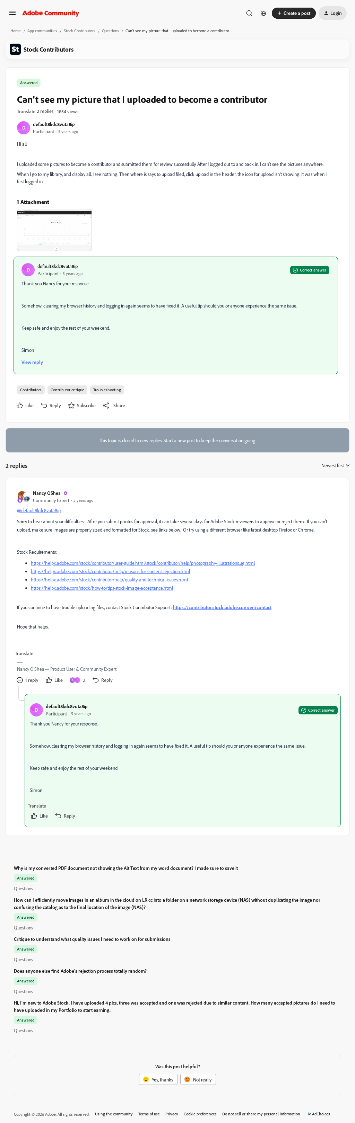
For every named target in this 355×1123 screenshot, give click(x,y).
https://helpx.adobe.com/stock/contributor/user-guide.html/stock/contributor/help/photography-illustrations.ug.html (143, 563)
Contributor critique (67, 389)
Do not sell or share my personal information (261, 1113)
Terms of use (149, 1113)
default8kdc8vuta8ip (54, 124)
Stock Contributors (79, 30)
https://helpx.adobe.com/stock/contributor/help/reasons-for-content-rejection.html (110, 571)
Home (15, 30)
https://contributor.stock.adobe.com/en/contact (222, 607)
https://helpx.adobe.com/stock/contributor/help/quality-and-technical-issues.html (109, 579)
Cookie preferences (200, 1113)
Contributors (31, 389)
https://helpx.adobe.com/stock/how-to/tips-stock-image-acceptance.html (102, 588)
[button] (12, 15)
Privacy (171, 1113)
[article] (177, 587)
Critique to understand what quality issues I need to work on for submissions (92, 939)
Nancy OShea (47, 493)
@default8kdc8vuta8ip (39, 510)
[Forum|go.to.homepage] (50, 13)
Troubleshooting (107, 389)
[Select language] (263, 13)
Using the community (114, 1113)
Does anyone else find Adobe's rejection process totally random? (80, 971)
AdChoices (321, 1113)
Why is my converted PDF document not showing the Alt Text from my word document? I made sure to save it (126, 868)
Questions (110, 30)
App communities (42, 30)
